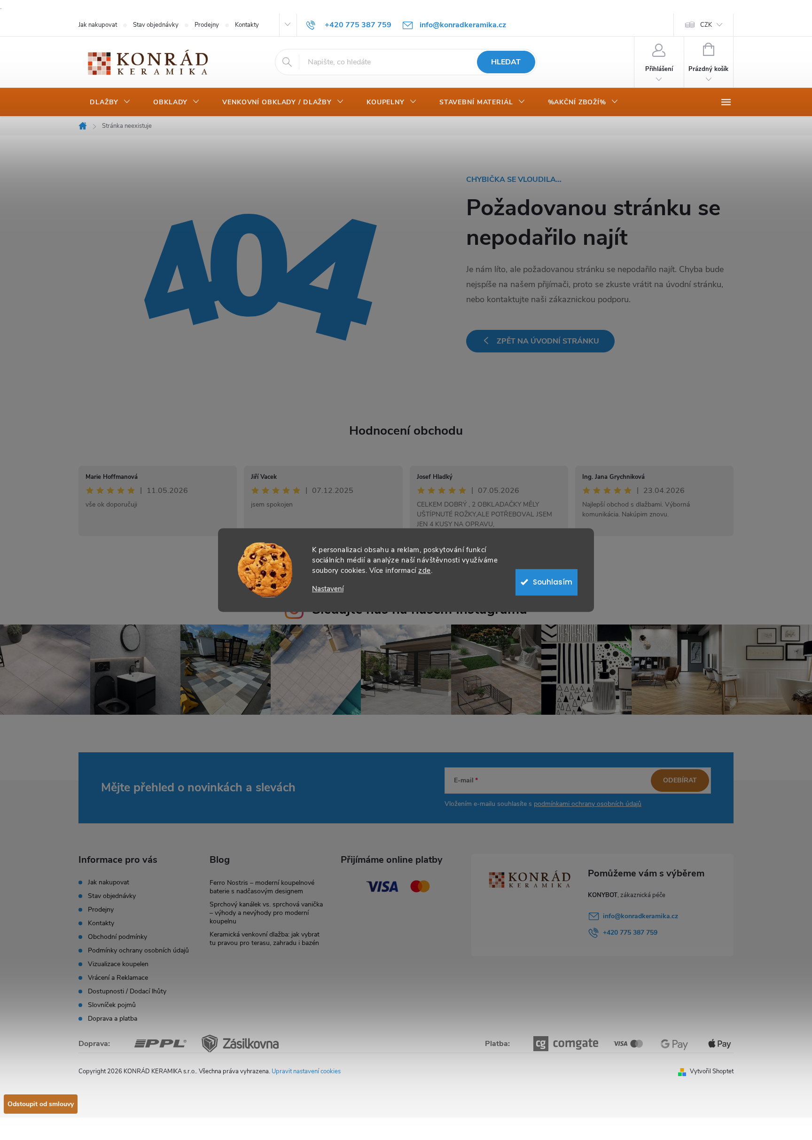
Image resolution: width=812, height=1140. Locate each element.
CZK (706, 25)
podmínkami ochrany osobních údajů (587, 803)
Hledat (506, 62)
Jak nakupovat (97, 25)
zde (424, 570)
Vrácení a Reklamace (118, 977)
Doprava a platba (112, 1018)
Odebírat (680, 780)
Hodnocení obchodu (406, 430)
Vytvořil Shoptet (712, 1071)
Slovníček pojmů (112, 1004)
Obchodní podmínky (117, 936)
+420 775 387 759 (630, 932)
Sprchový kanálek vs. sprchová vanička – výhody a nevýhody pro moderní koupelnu (266, 913)
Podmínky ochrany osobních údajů (138, 950)
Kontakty (247, 25)
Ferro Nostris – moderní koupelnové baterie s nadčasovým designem (262, 887)
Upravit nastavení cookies (306, 1071)
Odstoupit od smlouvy (41, 1104)
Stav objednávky (156, 25)
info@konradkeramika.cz (640, 916)
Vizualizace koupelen (118, 964)
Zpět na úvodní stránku (548, 341)
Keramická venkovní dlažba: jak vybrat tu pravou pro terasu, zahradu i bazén (265, 938)
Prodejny (207, 25)
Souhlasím (552, 582)
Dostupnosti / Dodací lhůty (127, 991)
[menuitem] (110, 102)
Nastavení (328, 589)
